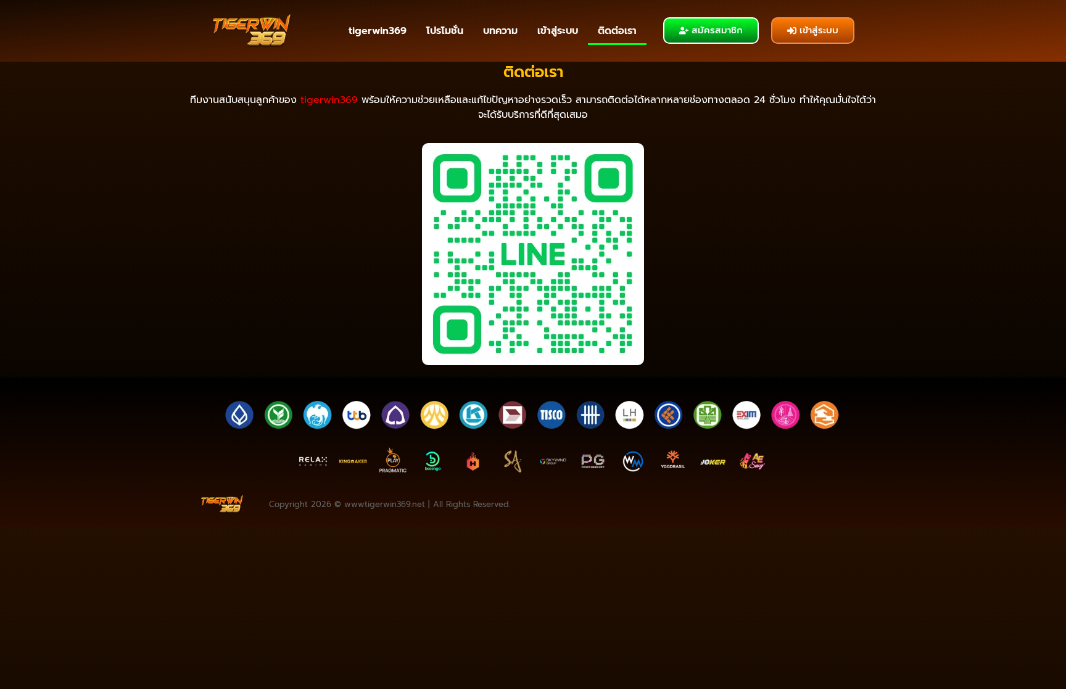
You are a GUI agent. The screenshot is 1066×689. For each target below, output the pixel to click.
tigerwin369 (378, 30)
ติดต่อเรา (617, 30)
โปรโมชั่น (444, 30)
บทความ (500, 30)
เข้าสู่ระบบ (557, 30)
